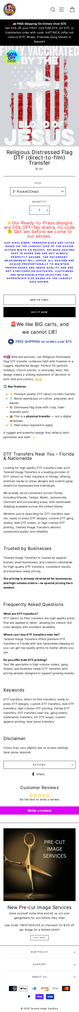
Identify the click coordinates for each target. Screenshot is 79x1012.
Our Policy (39, 951)
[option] (39, 33)
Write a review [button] (40, 810)
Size (38, 183)
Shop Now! (39, 938)
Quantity (39, 201)
